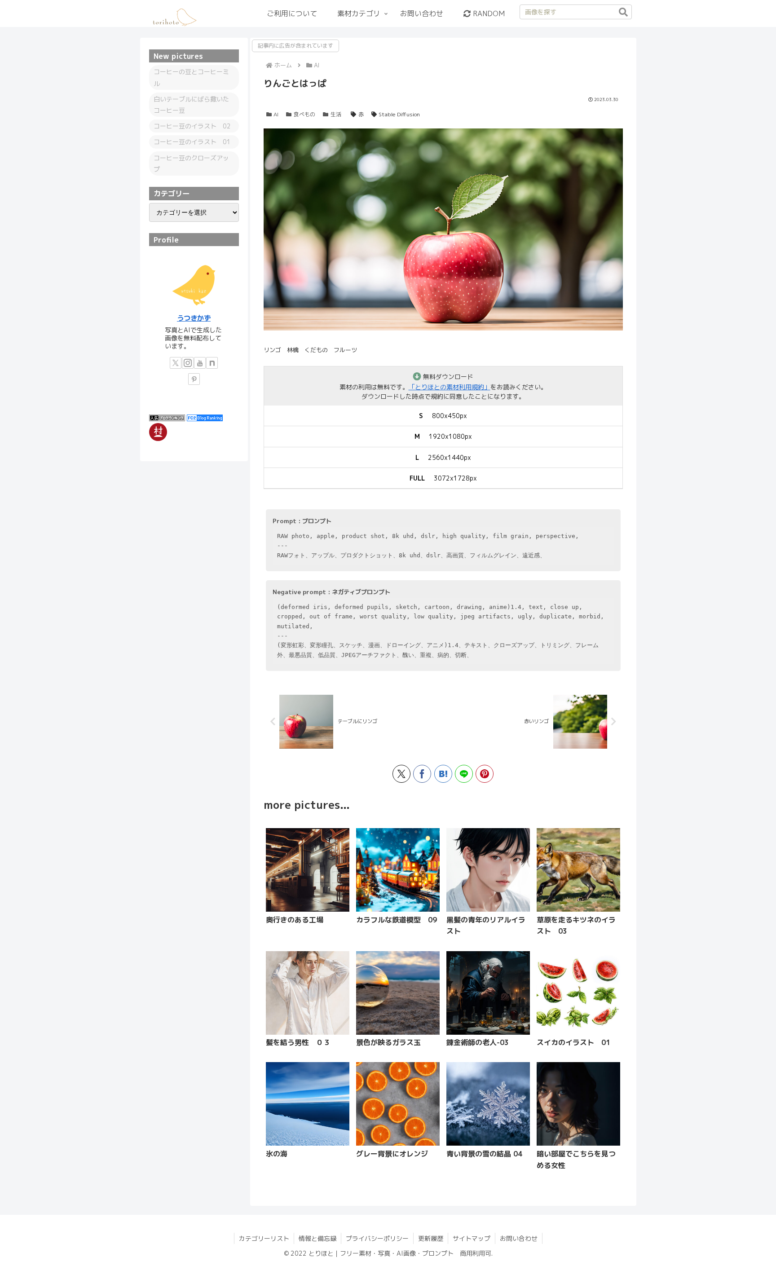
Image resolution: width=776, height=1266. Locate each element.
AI (275, 114)
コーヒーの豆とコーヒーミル (191, 77)
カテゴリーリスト (264, 1238)
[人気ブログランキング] (167, 417)
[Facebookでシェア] (422, 774)
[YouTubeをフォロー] (200, 363)
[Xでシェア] (401, 774)
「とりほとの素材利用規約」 (449, 387)
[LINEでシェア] (464, 774)
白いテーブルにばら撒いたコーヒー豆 (191, 105)
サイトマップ (471, 1238)
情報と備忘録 (317, 1238)
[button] (623, 12)
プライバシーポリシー (377, 1238)
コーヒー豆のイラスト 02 (192, 126)
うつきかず (194, 318)
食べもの (304, 114)
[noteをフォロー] (212, 363)
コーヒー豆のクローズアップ (191, 163)
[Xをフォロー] (175, 363)
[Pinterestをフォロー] (194, 379)
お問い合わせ (519, 1238)
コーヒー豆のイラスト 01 (192, 141)
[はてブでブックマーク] (443, 774)
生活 (336, 114)
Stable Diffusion (399, 114)
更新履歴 (430, 1238)
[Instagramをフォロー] (188, 363)
